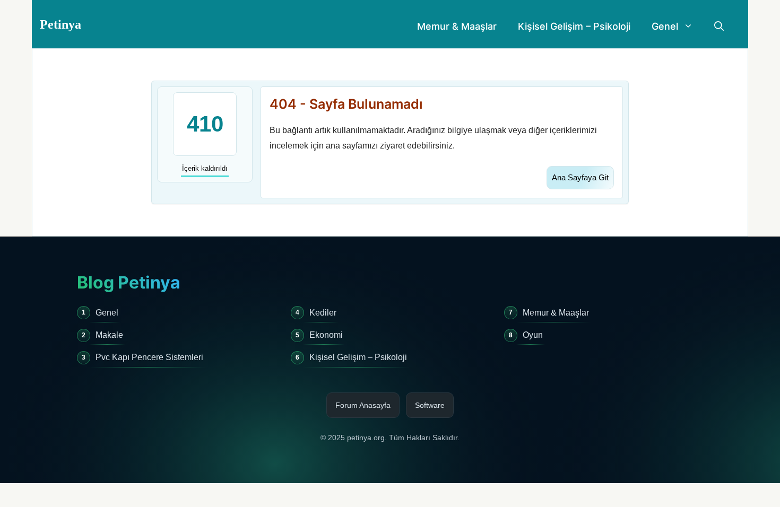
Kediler (322, 312)
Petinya (60, 24)
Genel (665, 26)
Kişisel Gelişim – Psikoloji (574, 26)
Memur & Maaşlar (457, 26)
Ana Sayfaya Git (580, 177)
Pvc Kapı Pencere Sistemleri (149, 357)
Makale (109, 334)
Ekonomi (326, 334)
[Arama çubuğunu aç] (719, 26)
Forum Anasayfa (363, 405)
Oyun (533, 334)
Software (430, 405)
